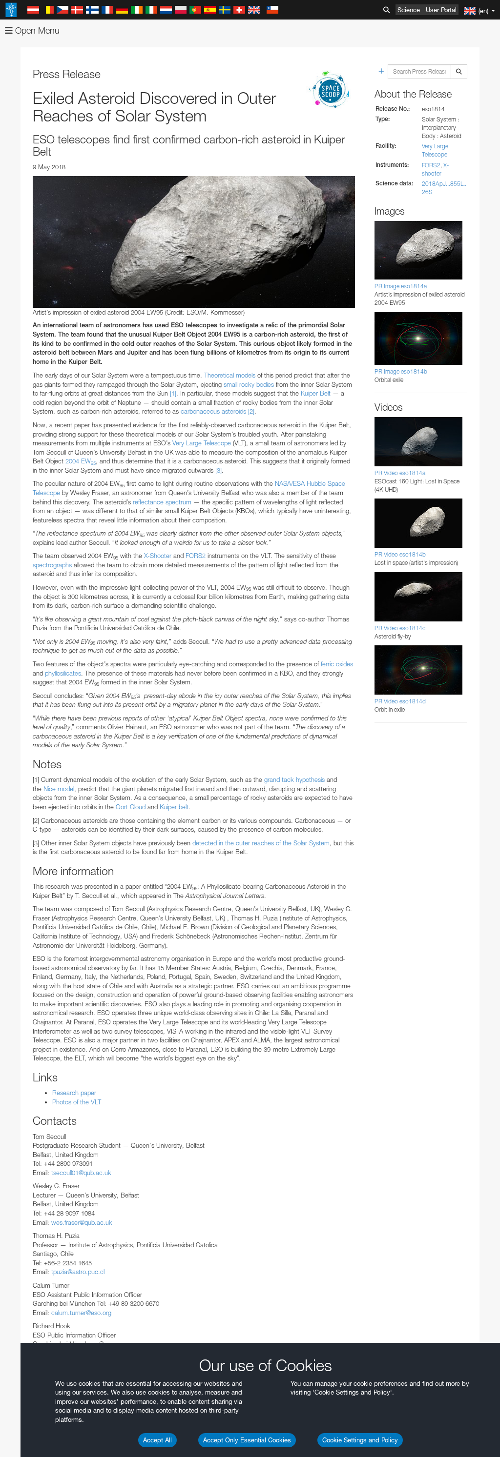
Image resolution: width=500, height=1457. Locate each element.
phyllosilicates (63, 673)
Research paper (74, 1093)
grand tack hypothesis (295, 779)
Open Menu (36, 30)
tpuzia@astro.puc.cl (77, 1272)
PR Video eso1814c (400, 628)
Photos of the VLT (76, 1102)
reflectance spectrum (162, 502)
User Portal (441, 10)
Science (408, 10)
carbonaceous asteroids (213, 411)
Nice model (58, 789)
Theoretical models (229, 375)
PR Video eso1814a (400, 473)
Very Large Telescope (201, 443)
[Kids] (330, 90)
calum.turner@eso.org (81, 1313)
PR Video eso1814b (400, 554)
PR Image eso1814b (401, 371)
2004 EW (80, 461)
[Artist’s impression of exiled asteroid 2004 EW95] (194, 242)
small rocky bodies (249, 384)
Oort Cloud (131, 807)
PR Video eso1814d (400, 701)
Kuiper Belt (316, 393)
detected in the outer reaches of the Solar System (261, 843)
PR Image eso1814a (401, 286)
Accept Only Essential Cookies (247, 1440)
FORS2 (196, 555)
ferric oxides (337, 664)
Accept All (157, 1440)
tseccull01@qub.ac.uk (81, 1173)
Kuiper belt (174, 807)
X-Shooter (157, 555)
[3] (218, 470)
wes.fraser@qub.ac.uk (81, 1222)
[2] (251, 411)
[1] (173, 393)
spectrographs (52, 565)
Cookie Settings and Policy (360, 1440)
